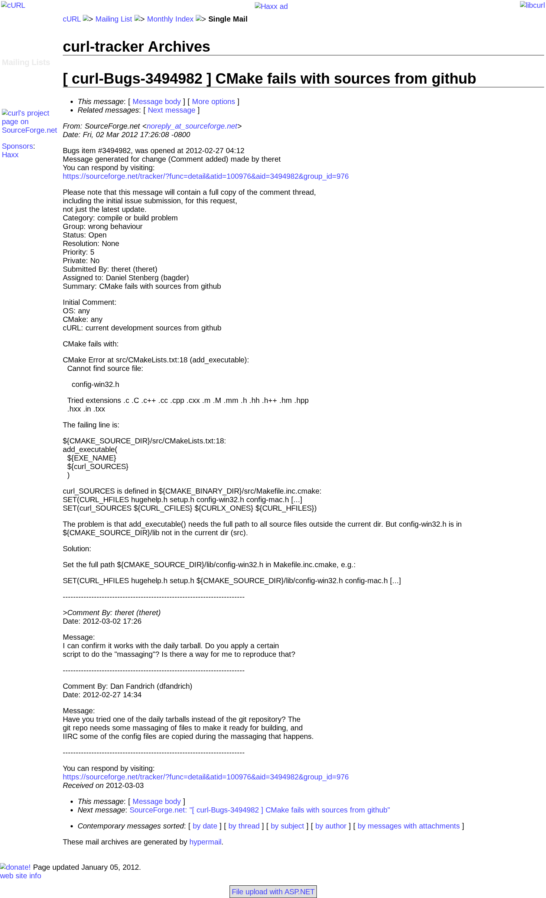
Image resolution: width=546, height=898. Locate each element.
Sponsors (17, 146)
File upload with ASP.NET (273, 892)
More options (213, 101)
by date (205, 826)
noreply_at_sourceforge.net (192, 126)
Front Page (20, 19)
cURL (72, 19)
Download (18, 27)
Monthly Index (170, 19)
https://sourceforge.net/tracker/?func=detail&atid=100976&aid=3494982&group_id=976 (206, 176)
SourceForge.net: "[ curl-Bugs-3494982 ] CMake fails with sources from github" (260, 810)
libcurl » (14, 80)
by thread (244, 826)
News (11, 53)
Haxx (10, 155)
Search (13, 97)
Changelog (19, 36)
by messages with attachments (409, 826)
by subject (287, 826)
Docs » (13, 45)
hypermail (205, 842)
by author (331, 826)
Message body (157, 101)
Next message (171, 110)
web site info (20, 876)
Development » (27, 71)
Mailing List (113, 19)
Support (15, 88)
